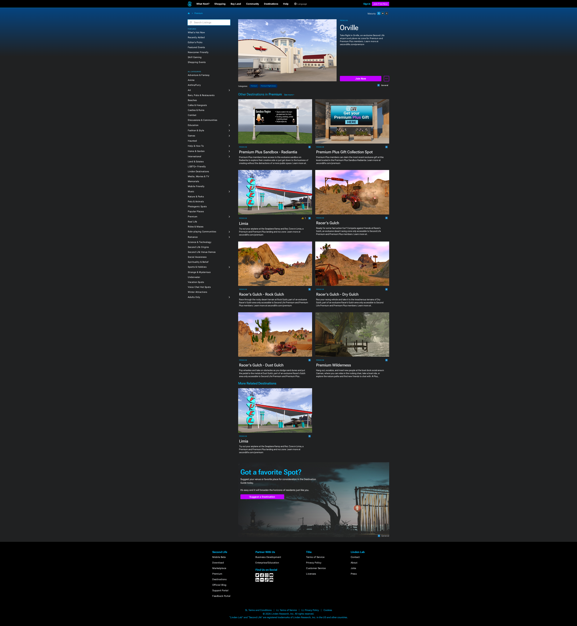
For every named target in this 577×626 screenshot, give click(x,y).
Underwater (194, 277)
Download (218, 562)
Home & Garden (196, 151)
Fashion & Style (196, 130)
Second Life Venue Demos (202, 252)
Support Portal (220, 590)
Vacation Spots (196, 282)
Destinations (219, 579)
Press (354, 573)
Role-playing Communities (202, 231)
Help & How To (196, 146)
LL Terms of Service (286, 610)
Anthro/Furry (194, 85)
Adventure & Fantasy (199, 75)
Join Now (360, 78)
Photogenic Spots (197, 206)
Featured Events (196, 47)
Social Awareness (197, 257)
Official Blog (219, 584)
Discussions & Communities (202, 120)
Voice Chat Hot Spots (199, 287)
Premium (198, 13)
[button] (202, 4)
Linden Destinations (198, 171)
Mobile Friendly (196, 186)
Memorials (193, 181)
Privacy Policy (313, 562)
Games (191, 135)
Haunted (192, 140)
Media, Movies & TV (198, 176)
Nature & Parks (196, 196)
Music (191, 191)
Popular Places (196, 211)
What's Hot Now (196, 32)
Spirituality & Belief (198, 262)
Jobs (353, 568)
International (194, 156)
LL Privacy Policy (310, 610)
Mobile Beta (219, 557)
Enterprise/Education (267, 562)
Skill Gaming (194, 57)
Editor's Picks (195, 42)
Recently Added (196, 37)
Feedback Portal (221, 596)
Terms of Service (315, 557)
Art (189, 90)
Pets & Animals (196, 201)
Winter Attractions (197, 292)
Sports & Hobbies (197, 267)
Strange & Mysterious (199, 272)
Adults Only (194, 297)
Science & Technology (199, 242)
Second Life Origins (198, 247)
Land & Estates (196, 161)
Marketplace (219, 568)
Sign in (366, 3)
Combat (192, 115)
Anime (191, 80)
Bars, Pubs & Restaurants (201, 95)
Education (193, 125)
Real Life (192, 221)
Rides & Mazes (195, 226)
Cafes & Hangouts (197, 105)
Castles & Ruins (196, 110)
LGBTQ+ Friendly (197, 166)
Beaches (192, 100)
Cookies (328, 610)
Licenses (311, 573)
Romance (193, 237)
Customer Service (316, 568)
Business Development (268, 557)
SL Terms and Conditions (258, 610)
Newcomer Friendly (198, 52)
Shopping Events (197, 62)
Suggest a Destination (262, 496)
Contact (355, 557)
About (354, 562)
